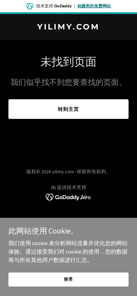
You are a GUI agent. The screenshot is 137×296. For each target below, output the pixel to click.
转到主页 (68, 109)
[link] (68, 27)
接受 (68, 279)
